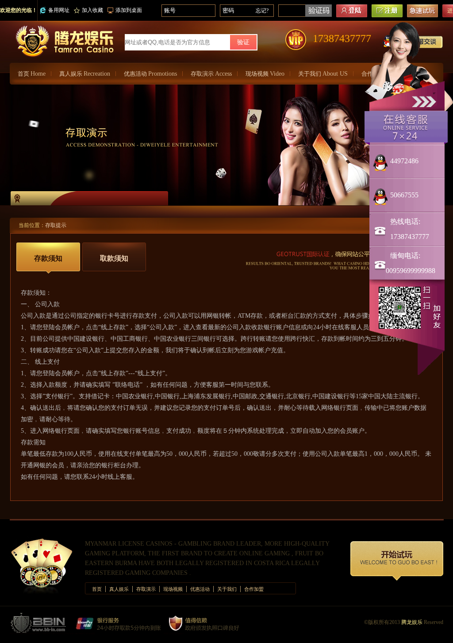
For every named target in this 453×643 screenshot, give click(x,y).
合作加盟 (254, 589)
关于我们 (323, 73)
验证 (243, 42)
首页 (32, 73)
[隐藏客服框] (425, 100)
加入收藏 (92, 10)
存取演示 (211, 73)
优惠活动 (150, 73)
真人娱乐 (84, 73)
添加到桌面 (128, 10)
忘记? (262, 11)
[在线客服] (406, 127)
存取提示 (55, 225)
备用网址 (58, 10)
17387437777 (342, 38)
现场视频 (265, 73)
